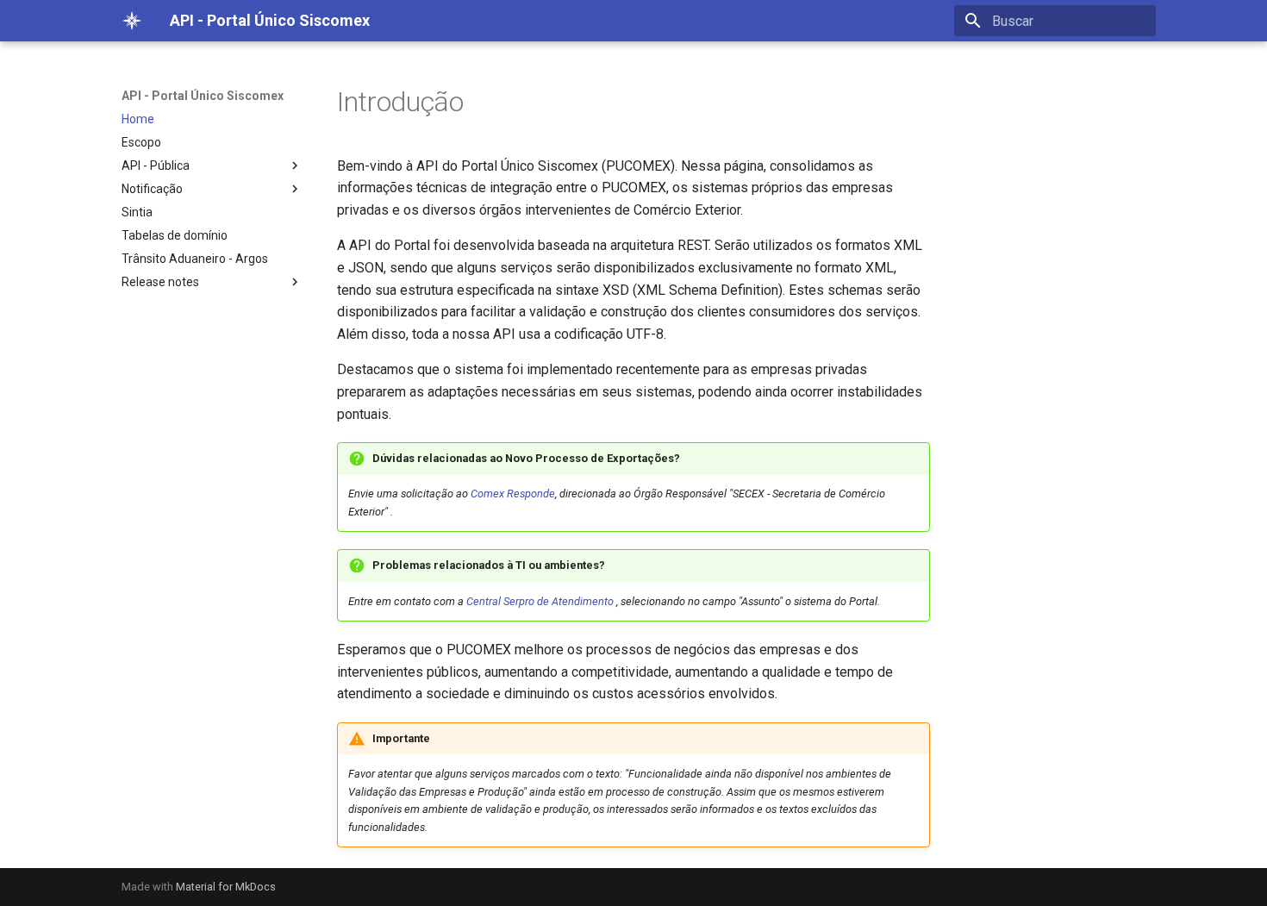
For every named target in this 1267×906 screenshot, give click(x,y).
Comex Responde (513, 493)
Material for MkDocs (226, 886)
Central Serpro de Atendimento (540, 601)
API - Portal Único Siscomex (203, 96)
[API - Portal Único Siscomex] (132, 20)
